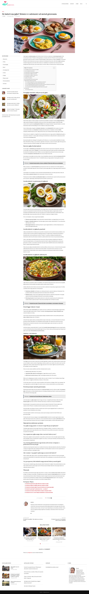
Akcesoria (5, 59)
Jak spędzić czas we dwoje (15, 567)
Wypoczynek (5, 78)
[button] (25, 536)
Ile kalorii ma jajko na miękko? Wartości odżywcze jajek (37, 485)
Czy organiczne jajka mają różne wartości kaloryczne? (36, 83)
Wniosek (27, 88)
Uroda (4, 72)
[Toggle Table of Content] (53, 68)
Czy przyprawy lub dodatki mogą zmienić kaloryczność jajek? (37, 86)
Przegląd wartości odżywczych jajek (32, 69)
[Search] (86, 3)
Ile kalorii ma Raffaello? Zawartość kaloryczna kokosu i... (59, 539)
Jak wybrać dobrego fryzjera (30, 586)
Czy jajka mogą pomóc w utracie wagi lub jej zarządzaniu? (36, 81)
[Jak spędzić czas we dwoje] (5, 568)
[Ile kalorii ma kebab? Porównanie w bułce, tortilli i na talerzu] (5, 576)
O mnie (77, 3)
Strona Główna (65, 3)
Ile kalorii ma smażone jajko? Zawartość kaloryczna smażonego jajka (40, 487)
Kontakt (72, 3)
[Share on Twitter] (48, 497)
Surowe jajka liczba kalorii (30, 70)
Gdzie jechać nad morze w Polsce (16, 582)
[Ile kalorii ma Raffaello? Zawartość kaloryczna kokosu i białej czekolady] (59, 531)
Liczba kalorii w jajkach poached (31, 73)
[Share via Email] (51, 497)
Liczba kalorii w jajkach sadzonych (31, 75)
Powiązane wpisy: (30, 89)
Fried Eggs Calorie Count (30, 76)
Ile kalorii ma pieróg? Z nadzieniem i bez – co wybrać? (37, 488)
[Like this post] (46, 497)
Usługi (4, 75)
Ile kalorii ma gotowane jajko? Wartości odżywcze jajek (37, 483)
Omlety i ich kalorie (28, 77)
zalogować (30, 552)
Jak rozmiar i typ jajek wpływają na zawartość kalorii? (36, 85)
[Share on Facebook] (47, 497)
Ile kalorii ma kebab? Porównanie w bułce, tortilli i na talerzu (15, 575)
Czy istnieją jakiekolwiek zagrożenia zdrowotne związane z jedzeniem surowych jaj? (41, 84)
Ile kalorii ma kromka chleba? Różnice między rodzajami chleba (38, 490)
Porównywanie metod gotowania (31, 79)
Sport (4, 67)
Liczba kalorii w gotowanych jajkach (31, 72)
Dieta (4, 61)
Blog (81, 3)
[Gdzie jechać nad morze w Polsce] (5, 583)
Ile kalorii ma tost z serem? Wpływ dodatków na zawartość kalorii (39, 492)
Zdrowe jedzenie (6, 80)
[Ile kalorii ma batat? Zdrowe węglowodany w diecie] (44, 531)
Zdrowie (4, 83)
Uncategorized (6, 69)
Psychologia (5, 64)
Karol (4, 16)
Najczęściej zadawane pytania (30, 80)
